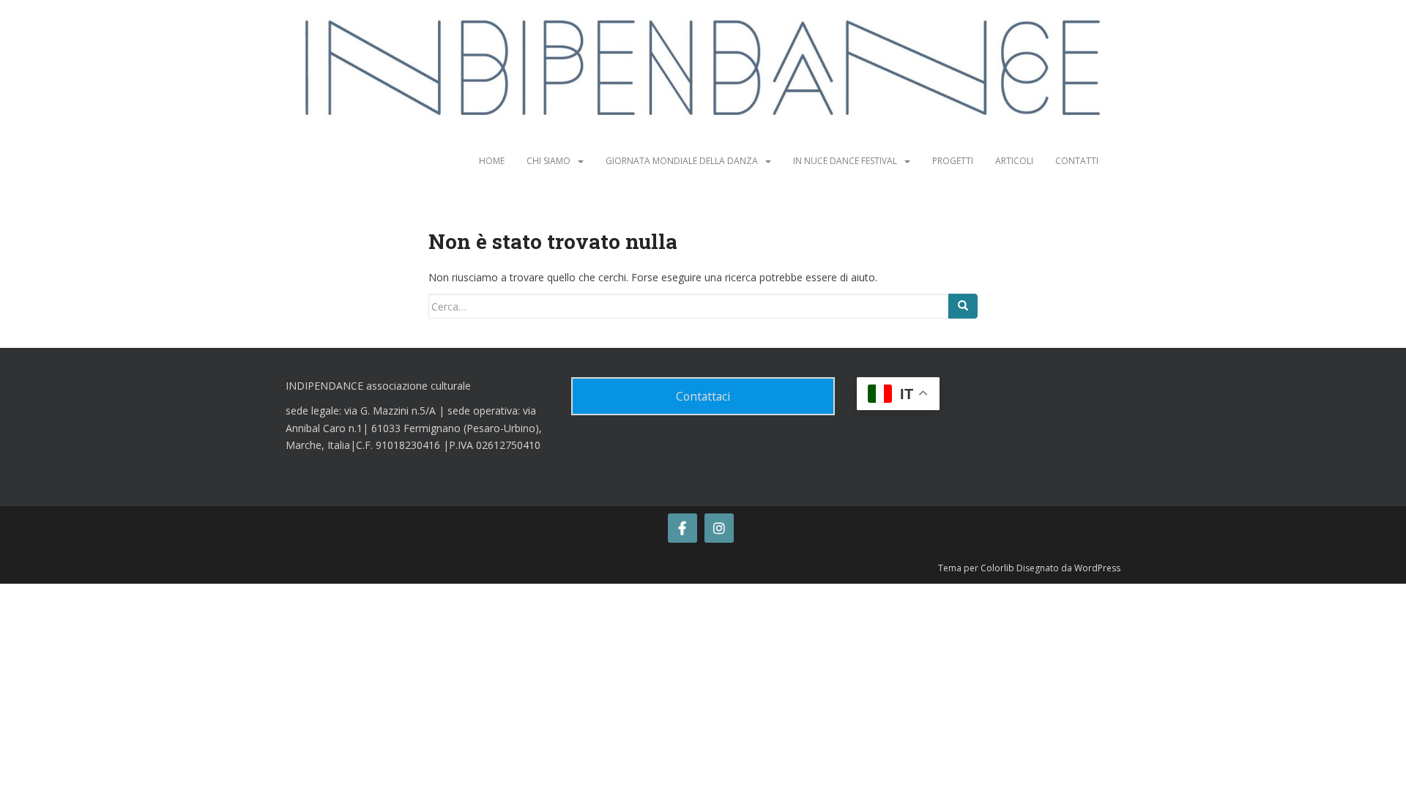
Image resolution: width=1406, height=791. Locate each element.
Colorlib (997, 568)
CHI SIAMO (548, 161)
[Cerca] (963, 306)
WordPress (1097, 568)
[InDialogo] (682, 528)
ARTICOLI (1014, 161)
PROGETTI (952, 161)
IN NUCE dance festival (845, 161)
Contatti (1076, 161)
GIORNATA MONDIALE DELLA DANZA (682, 161)
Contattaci (703, 396)
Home (492, 161)
